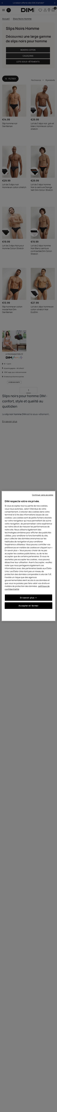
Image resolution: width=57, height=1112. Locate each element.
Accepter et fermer (28, 605)
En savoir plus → (28, 597)
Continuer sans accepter (42, 495)
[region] (28, 556)
